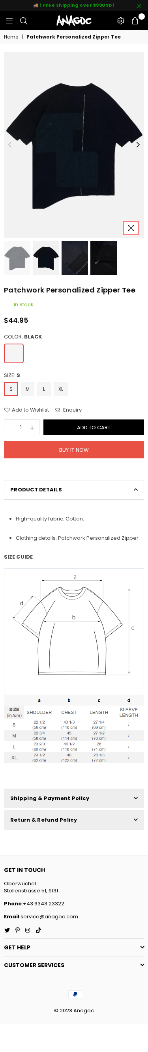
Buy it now (74, 450)
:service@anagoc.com (48, 916)
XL (60, 389)
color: (23, 336)
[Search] (24, 20)
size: (12, 375)
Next (138, 145)
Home (11, 37)
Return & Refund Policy (43, 820)
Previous (10, 145)
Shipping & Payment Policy (50, 798)
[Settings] (121, 20)
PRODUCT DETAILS (36, 489)
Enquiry (72, 410)
